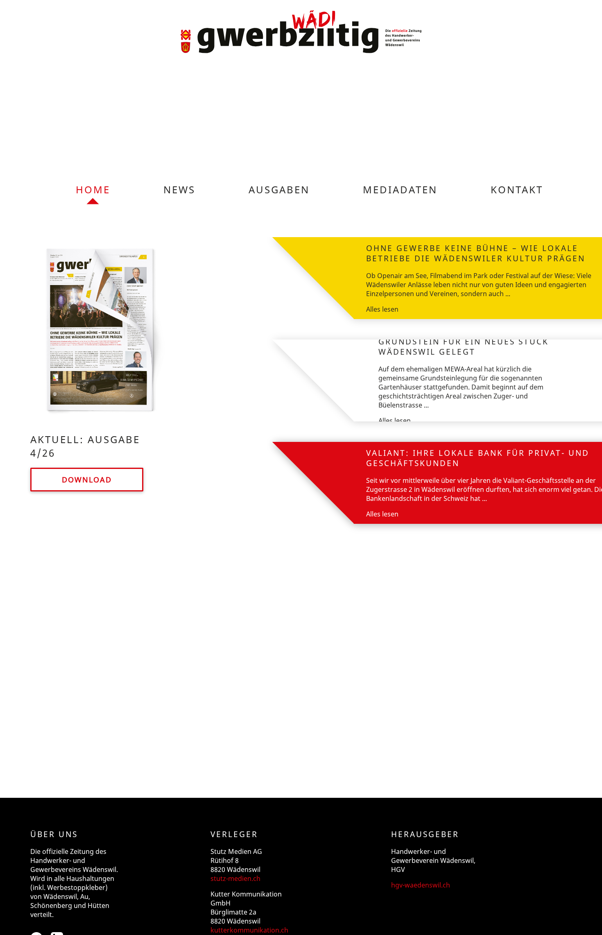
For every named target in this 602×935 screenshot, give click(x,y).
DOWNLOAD (87, 479)
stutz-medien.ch (235, 878)
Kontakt (517, 189)
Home (93, 189)
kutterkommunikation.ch (249, 930)
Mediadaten (400, 189)
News (179, 189)
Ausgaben (279, 189)
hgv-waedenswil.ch (420, 885)
